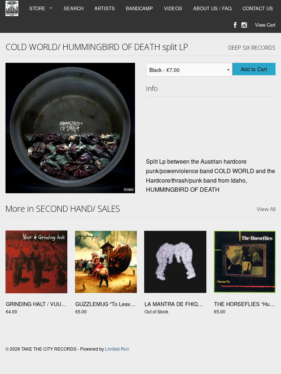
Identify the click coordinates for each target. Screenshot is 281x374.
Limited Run (117, 349)
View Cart (265, 24)
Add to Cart (254, 69)
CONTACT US (258, 8)
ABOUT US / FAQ (212, 8)
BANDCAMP (139, 8)
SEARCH (73, 8)
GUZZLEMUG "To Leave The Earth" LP (121, 304)
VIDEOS (173, 8)
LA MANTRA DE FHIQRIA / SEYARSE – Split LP (202, 304)
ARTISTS (104, 8)
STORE (37, 8)
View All (266, 209)
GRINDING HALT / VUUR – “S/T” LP (48, 304)
